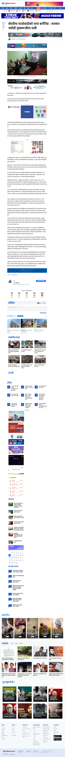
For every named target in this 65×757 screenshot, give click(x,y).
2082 (35, 732)
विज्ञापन (55, 730)
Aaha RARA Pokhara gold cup (26, 734)
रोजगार (13, 730)
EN (54, 8)
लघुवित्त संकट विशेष (46, 728)
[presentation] (44, 316)
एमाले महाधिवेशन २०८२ (46, 739)
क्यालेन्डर (11, 546)
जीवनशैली (15, 8)
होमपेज (3, 8)
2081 (35, 731)
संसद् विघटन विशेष (46, 730)
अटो (12, 734)
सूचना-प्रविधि (14, 735)
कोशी (9, 275)
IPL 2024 (24, 731)
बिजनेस (11, 8)
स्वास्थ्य (51, 8)
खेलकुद (28, 8)
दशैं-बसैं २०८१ (45, 742)
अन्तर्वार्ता (3, 732)
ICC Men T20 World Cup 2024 (27, 729)
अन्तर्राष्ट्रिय (3, 739)
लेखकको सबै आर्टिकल (40, 281)
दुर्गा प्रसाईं (5, 10)
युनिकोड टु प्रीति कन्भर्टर (36, 744)
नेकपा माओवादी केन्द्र (14, 275)
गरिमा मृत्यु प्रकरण (31, 10)
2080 (35, 729)
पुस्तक (25, 10)
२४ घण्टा (12, 643)
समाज (3, 727)
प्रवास (3, 737)
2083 (35, 738)
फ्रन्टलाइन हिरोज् (35, 741)
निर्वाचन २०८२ (45, 737)
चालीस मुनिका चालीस (36, 734)
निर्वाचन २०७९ (45, 735)
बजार (13, 727)
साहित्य (3, 730)
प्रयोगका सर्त (55, 728)
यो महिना (20, 643)
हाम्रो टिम (55, 727)
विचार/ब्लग (3, 728)
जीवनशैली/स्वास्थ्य (4, 735)
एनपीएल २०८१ (25, 727)
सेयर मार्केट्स (45, 8)
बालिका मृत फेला (12, 10)
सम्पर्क (54, 734)
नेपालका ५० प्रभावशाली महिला (36, 728)
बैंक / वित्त (13, 732)
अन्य (32, 8)
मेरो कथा (34, 739)
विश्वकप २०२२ (45, 740)
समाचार (7, 8)
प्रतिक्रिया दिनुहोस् (43, 313)
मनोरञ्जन (20, 8)
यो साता (16, 643)
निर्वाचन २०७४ (45, 732)
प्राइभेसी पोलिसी (56, 732)
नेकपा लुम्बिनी (39, 10)
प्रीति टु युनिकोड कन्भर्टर (36, 743)
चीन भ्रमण (19, 10)
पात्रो (39, 8)
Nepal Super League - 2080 (26, 737)
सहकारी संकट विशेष (46, 727)
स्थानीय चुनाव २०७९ (46, 734)
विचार (25, 8)
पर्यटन (13, 728)
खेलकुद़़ (3, 734)
